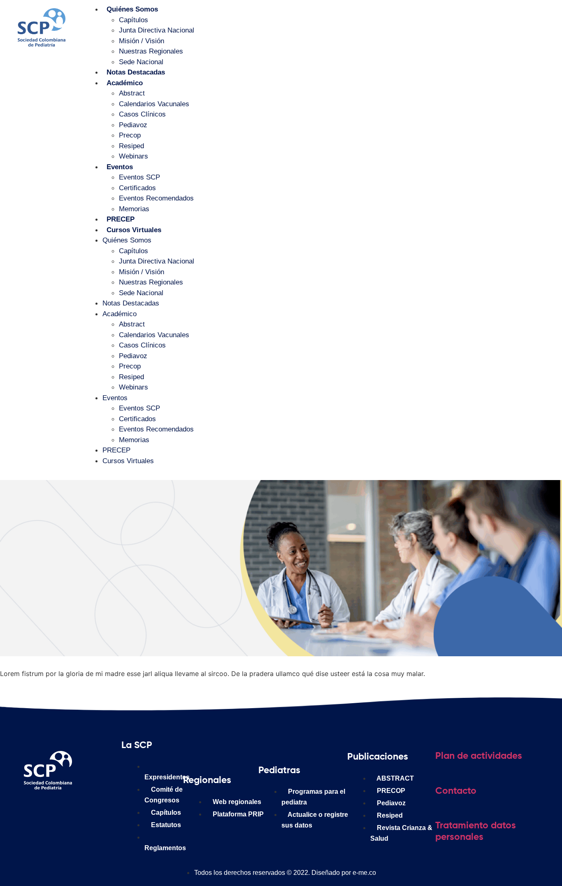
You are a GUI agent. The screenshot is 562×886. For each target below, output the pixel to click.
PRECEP (121, 219)
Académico (125, 83)
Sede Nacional (141, 62)
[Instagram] (60, 810)
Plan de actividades (478, 756)
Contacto (455, 791)
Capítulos (133, 20)
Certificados (137, 188)
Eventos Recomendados (156, 198)
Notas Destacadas (136, 72)
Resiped (131, 146)
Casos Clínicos (142, 114)
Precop (130, 135)
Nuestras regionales (151, 51)
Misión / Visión (141, 41)
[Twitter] (85, 810)
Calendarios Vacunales (154, 104)
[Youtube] (110, 810)
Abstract (132, 93)
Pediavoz (133, 125)
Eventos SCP (139, 177)
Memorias (134, 209)
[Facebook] (36, 810)
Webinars (133, 156)
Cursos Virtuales (134, 230)
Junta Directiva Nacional (156, 30)
